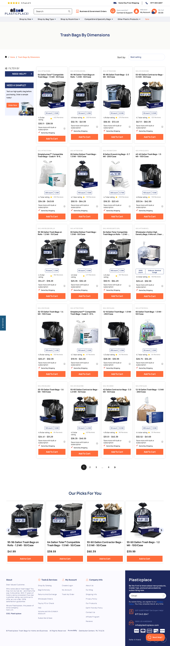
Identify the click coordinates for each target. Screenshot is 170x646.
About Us (89, 585)
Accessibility (72, 630)
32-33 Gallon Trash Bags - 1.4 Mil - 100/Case (50, 313)
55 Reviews (155, 432)
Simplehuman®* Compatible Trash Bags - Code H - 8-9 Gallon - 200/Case (50, 155)
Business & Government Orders (93, 11)
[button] (154, 11)
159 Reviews (156, 197)
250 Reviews (124, 197)
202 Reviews (58, 197)
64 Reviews (155, 355)
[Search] (69, 11)
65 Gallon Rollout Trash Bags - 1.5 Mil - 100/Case (83, 155)
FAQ (39, 608)
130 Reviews (58, 355)
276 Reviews (123, 117)
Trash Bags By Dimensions (29, 57)
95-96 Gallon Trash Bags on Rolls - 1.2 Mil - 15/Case (50, 233)
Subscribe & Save (45, 618)
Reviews (89, 621)
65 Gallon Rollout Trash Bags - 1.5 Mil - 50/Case (83, 233)
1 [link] (83, 467)
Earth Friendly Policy (94, 608)
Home (12, 57)
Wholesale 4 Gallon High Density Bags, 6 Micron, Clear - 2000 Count (149, 233)
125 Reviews (156, 117)
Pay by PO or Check (46, 603)
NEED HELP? (19, 74)
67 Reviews (90, 355)
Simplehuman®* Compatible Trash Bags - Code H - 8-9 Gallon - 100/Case (83, 313)
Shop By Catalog (45, 585)
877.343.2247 (141, 614)
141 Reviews (123, 355)
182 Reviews (58, 275)
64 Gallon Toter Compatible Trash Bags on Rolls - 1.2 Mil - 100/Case (115, 233)
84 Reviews (58, 432)
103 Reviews (90, 197)
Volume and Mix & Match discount (48, 612)
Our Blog (89, 590)
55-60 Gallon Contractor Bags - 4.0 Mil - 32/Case (84, 390)
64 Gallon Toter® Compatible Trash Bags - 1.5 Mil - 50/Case (51, 76)
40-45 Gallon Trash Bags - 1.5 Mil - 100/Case (148, 155)
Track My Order (68, 594)
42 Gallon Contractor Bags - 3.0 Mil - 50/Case (117, 390)
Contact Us (90, 612)
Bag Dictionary (44, 590)
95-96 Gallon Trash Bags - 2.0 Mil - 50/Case (116, 76)
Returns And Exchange (47, 594)
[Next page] (115, 467)
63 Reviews (90, 432)
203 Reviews (91, 117)
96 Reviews (123, 432)
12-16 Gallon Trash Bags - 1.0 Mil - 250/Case (117, 313)
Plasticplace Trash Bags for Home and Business (28, 631)
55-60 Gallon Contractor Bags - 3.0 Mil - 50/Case (150, 76)
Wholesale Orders (45, 599)
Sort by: (121, 57)
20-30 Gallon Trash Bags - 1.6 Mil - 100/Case (50, 390)
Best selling (136, 57)
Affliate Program (92, 617)
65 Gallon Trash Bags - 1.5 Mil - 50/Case (149, 313)
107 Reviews (123, 275)
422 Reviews (58, 117)
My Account (67, 590)
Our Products (91, 603)
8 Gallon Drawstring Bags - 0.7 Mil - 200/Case (116, 155)
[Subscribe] (163, 596)
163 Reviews (156, 277)
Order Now (12, 105)
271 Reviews (90, 275)
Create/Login (67, 585)
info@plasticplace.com (147, 625)
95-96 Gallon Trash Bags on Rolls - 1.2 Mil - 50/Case (82, 76)
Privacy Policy (91, 599)
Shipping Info (91, 594)
